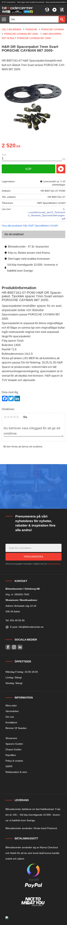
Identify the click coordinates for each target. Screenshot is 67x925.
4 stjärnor (14, 416)
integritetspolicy (54, 564)
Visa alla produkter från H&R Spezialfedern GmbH (30, 225)
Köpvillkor (10, 755)
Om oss (9, 716)
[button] (5, 20)
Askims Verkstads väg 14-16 (20, 605)
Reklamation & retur (16, 772)
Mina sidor (11, 705)
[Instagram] (14, 647)
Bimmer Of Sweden (16, 728)
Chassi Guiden (13, 749)
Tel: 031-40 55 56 (15, 620)
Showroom (11, 738)
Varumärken (12, 711)
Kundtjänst (11, 722)
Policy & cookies (14, 760)
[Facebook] (7, 647)
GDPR (8, 766)
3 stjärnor (11, 416)
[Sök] (62, 19)
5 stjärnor (17, 416)
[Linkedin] (20, 647)
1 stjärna (5, 416)
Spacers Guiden (14, 743)
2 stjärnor (8, 416)
